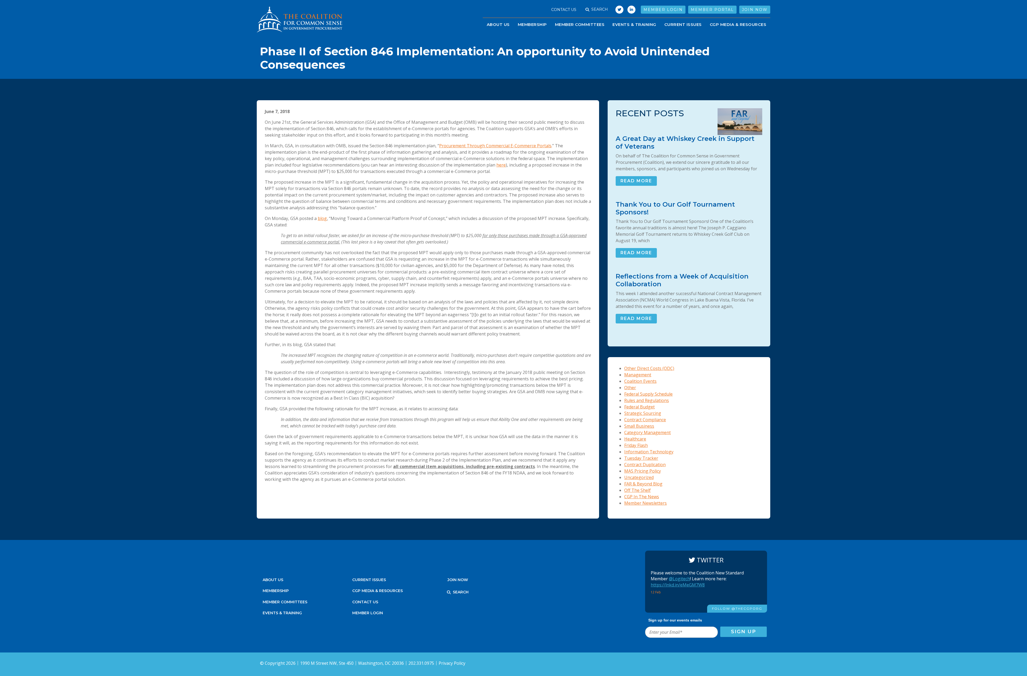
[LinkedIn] (631, 10)
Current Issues (683, 24)
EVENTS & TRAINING (634, 24)
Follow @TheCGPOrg (737, 609)
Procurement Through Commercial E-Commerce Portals (495, 146)
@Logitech (679, 579)
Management (637, 375)
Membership (532, 24)
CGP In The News (641, 497)
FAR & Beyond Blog (643, 484)
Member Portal (712, 9)
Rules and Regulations (646, 400)
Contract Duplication (645, 465)
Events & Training (282, 613)
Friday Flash (636, 445)
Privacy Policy (452, 663)
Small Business (639, 426)
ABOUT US (498, 24)
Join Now (755, 9)
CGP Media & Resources (738, 24)
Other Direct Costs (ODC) (649, 368)
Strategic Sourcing (642, 413)
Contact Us (563, 9)
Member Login (663, 9)
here (501, 165)
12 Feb (656, 592)
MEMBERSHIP (276, 590)
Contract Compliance (645, 420)
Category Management (647, 432)
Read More (636, 180)
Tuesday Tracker (641, 458)
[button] (587, 10)
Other (630, 388)
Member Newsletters (645, 503)
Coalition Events (640, 381)
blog (322, 218)
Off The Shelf (637, 490)
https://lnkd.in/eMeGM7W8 (678, 585)
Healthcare (635, 439)
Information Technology (648, 452)
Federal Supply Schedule (648, 394)
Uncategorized (639, 477)
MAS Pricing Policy (642, 471)
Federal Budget (639, 407)
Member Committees (580, 24)
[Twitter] (618, 10)
